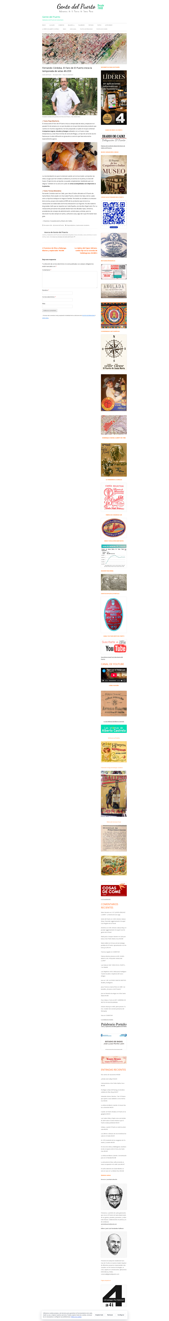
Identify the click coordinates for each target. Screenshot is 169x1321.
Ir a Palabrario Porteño (107, 1019)
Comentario (46, 270)
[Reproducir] (103, 680)
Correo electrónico (49, 297)
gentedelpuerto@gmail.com (109, 1224)
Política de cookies (76, 1317)
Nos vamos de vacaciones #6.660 (110, 1074)
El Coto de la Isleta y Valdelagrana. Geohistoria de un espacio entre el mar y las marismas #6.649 (113, 1149)
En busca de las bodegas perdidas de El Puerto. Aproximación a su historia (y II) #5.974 (114, 945)
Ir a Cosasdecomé (106, 899)
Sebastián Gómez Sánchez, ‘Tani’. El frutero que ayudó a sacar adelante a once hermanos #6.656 (113, 1099)
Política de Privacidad (86, 29)
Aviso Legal (73, 29)
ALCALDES (51, 25)
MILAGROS (70, 25)
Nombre (45, 290)
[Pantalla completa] (124, 680)
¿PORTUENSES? (108, 25)
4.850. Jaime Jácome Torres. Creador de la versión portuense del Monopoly (113, 1009)
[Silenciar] (122, 680)
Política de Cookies (101, 29)
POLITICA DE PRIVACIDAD (88, 315)
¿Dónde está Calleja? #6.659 (109, 1079)
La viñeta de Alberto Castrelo (50, 29)
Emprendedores (71, 225)
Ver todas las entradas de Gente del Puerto (62, 237)
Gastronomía (79, 225)
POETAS (99, 25)
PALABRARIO (81, 25)
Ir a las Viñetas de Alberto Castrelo (114, 721)
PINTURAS (91, 25)
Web (43, 304)
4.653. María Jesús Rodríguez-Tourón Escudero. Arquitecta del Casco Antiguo (114, 974)
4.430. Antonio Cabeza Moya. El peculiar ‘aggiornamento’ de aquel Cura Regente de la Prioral (113, 921)
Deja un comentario (68, 75)
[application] (114, 675)
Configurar (121, 1315)
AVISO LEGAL (45, 318)
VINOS (64, 29)
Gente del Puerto (51, 16)
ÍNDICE (44, 25)
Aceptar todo (99, 1315)
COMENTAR (61, 25)
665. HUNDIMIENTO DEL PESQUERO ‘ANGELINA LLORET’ (112, 958)
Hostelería (86, 225)
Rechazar (110, 1315)
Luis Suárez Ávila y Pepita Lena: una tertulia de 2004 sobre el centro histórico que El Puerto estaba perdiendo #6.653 (113, 1120)
